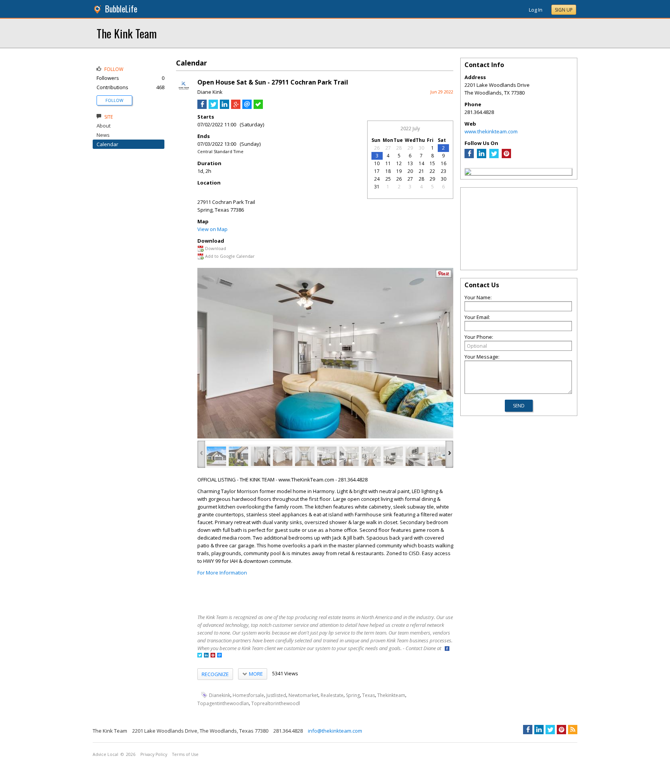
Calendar (107, 144)
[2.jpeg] (238, 456)
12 (399, 163)
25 (388, 179)
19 (399, 171)
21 (421, 171)
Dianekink (219, 695)
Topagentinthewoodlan (223, 703)
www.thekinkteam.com (491, 131)
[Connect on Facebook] (447, 649)
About (104, 125)
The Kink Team (127, 33)
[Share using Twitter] (213, 107)
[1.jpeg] (216, 456)
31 (377, 186)
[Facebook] (469, 156)
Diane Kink (210, 91)
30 (421, 148)
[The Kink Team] (468, 172)
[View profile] (184, 92)
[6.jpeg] (326, 456)
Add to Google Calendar (230, 256)
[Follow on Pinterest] (213, 656)
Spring (353, 695)
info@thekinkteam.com (335, 730)
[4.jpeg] (282, 456)
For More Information (222, 572)
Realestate (332, 695)
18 (388, 171)
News (103, 134)
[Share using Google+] (235, 107)
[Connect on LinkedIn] (206, 656)
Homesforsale (248, 695)
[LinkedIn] (481, 156)
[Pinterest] (506, 156)
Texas (368, 695)
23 (443, 171)
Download (215, 248)
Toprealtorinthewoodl (275, 703)
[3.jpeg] (260, 456)
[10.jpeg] (415, 456)
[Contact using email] (219, 656)
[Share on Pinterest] (443, 276)
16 (443, 163)
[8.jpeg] (371, 456)
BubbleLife (121, 9)
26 (377, 148)
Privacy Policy (153, 754)
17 (377, 171)
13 (410, 163)
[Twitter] (494, 156)
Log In (535, 9)
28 (399, 148)
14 (421, 163)
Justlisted (276, 695)
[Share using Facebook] (202, 107)
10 (377, 163)
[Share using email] (247, 107)
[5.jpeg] (304, 456)
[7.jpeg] (348, 456)
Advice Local (105, 754)
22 (432, 171)
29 (410, 148)
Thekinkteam (391, 695)
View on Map (212, 229)
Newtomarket (303, 695)
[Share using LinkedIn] (224, 107)
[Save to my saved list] (258, 107)
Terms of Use (185, 754)
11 (388, 163)
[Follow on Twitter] (199, 656)
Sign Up (564, 10)
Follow (114, 100)
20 (410, 171)
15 (432, 163)
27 (388, 148)
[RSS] (572, 729)
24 (377, 179)
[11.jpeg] (437, 456)
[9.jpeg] (393, 456)
